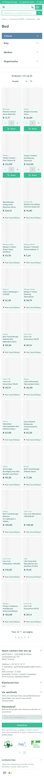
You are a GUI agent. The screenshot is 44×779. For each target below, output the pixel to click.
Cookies (13, 766)
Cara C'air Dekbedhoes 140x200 (11, 562)
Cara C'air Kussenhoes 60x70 (31, 607)
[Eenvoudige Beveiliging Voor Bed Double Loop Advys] (11, 454)
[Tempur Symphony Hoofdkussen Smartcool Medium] (11, 591)
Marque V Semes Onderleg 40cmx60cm (30, 294)
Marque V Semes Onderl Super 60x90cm (9, 249)
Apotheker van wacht (11, 698)
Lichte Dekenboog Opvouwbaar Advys (31, 382)
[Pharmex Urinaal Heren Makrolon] (11, 97)
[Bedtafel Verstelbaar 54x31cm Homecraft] (32, 190)
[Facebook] (19, 753)
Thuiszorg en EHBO (16, 19)
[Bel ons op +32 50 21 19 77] (32, 7)
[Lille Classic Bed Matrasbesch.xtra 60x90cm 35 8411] (32, 547)
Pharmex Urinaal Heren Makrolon (9, 112)
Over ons (6, 695)
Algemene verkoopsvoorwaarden (15, 764)
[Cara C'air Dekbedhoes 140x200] (11, 547)
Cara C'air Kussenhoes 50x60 (10, 382)
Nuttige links (16, 695)
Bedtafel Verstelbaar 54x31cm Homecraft (32, 205)
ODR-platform (22, 766)
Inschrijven (22, 725)
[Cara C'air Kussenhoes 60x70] (32, 591)
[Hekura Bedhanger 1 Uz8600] (11, 277)
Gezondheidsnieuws (31, 695)
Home (4, 19)
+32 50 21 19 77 (18, 664)
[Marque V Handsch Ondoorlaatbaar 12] (32, 232)
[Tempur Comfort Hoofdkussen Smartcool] (32, 143)
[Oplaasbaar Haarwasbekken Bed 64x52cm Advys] (11, 409)
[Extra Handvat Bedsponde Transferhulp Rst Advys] (32, 409)
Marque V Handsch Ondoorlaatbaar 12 (31, 248)
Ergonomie (30, 19)
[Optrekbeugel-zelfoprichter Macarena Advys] (11, 190)
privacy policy (7, 734)
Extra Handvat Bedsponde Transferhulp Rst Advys (30, 425)
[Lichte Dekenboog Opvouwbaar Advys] (32, 367)
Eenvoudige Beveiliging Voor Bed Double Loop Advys (11, 471)
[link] (16, 637)
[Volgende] (27, 637)
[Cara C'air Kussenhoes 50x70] (32, 322)
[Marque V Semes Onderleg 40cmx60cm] (32, 277)
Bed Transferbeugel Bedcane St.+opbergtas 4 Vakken (10, 517)
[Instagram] (24, 753)
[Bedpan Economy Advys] (32, 97)
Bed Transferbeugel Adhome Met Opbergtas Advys (10, 339)
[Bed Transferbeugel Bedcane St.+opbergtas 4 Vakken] (11, 499)
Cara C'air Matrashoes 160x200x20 (32, 515)
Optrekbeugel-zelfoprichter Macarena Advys (9, 204)
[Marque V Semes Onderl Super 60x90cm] (11, 232)
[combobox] (19, 13)
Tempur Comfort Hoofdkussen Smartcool (30, 158)
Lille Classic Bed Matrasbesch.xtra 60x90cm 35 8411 (31, 563)
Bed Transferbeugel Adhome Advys (31, 470)
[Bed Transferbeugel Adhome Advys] (32, 454)
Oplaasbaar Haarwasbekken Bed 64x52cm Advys (11, 426)
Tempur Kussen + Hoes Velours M (9, 159)
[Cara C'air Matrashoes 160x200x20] (32, 499)
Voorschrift (26, 698)
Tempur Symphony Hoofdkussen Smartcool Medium (10, 608)
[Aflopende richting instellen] (31, 81)
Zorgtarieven (7, 700)
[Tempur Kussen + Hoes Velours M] (11, 143)
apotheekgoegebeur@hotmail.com (22, 667)
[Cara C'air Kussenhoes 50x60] (11, 367)
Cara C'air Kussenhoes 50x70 (31, 337)
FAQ (3, 686)
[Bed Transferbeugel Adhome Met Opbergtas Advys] (11, 322)
